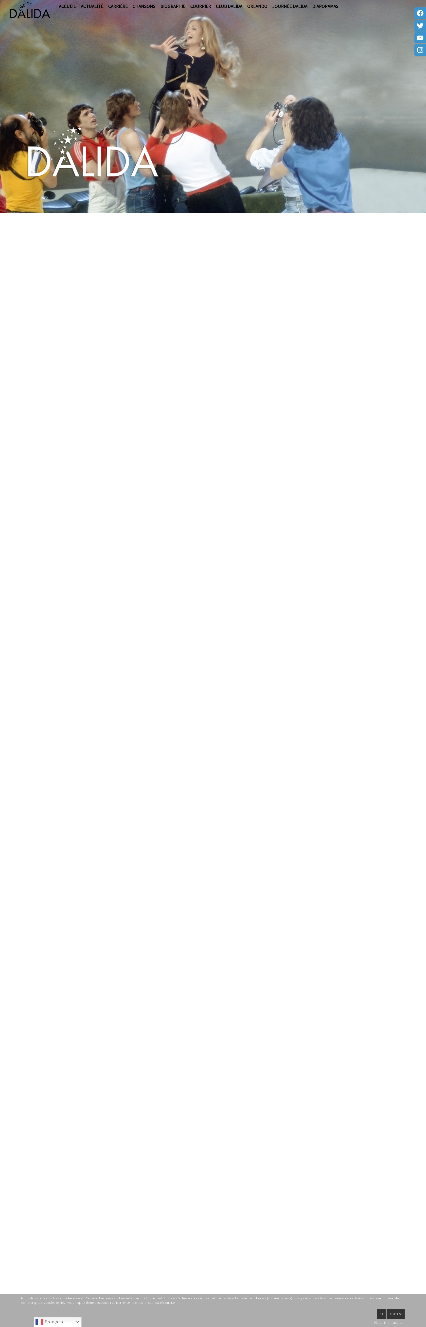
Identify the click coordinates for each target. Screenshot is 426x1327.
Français (53, 1321)
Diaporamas (325, 6)
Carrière (118, 6)
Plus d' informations (388, 1322)
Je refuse (395, 1314)
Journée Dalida (289, 6)
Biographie (172, 6)
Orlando (257, 6)
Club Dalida (229, 6)
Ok (381, 1314)
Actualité (92, 6)
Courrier (200, 6)
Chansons (144, 6)
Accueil (67, 6)
